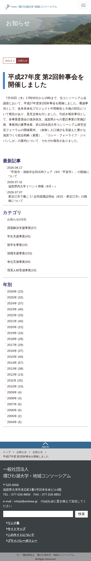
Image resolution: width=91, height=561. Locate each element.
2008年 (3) (14, 398)
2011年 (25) (15, 380)
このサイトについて (21, 534)
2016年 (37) (15, 350)
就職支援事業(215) (19, 253)
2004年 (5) (14, 422)
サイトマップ (16, 528)
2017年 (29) (15, 345)
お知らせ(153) (16, 219)
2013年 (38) (15, 368)
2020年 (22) (15, 327)
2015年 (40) (15, 356)
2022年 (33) (15, 315)
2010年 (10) (15, 386)
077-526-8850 (20, 494)
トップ (7, 452)
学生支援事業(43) (18, 236)
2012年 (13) (15, 374)
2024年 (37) (15, 303)
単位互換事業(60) (18, 261)
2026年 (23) (15, 291)
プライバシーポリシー (22, 540)
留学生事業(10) (17, 244)
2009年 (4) (14, 392)
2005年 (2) (14, 416)
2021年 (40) (15, 321)
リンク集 (13, 523)
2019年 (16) (15, 333)
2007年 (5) (14, 404)
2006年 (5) (14, 410)
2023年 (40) (15, 309)
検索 (81, 514)
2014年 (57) (15, 362)
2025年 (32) (15, 297)
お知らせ (22, 452)
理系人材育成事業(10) (21, 270)
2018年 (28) (15, 339)
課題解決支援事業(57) (21, 228)
